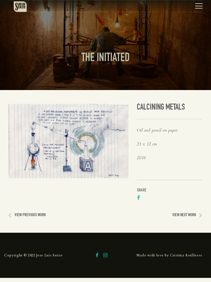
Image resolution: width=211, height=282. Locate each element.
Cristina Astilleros (186, 255)
